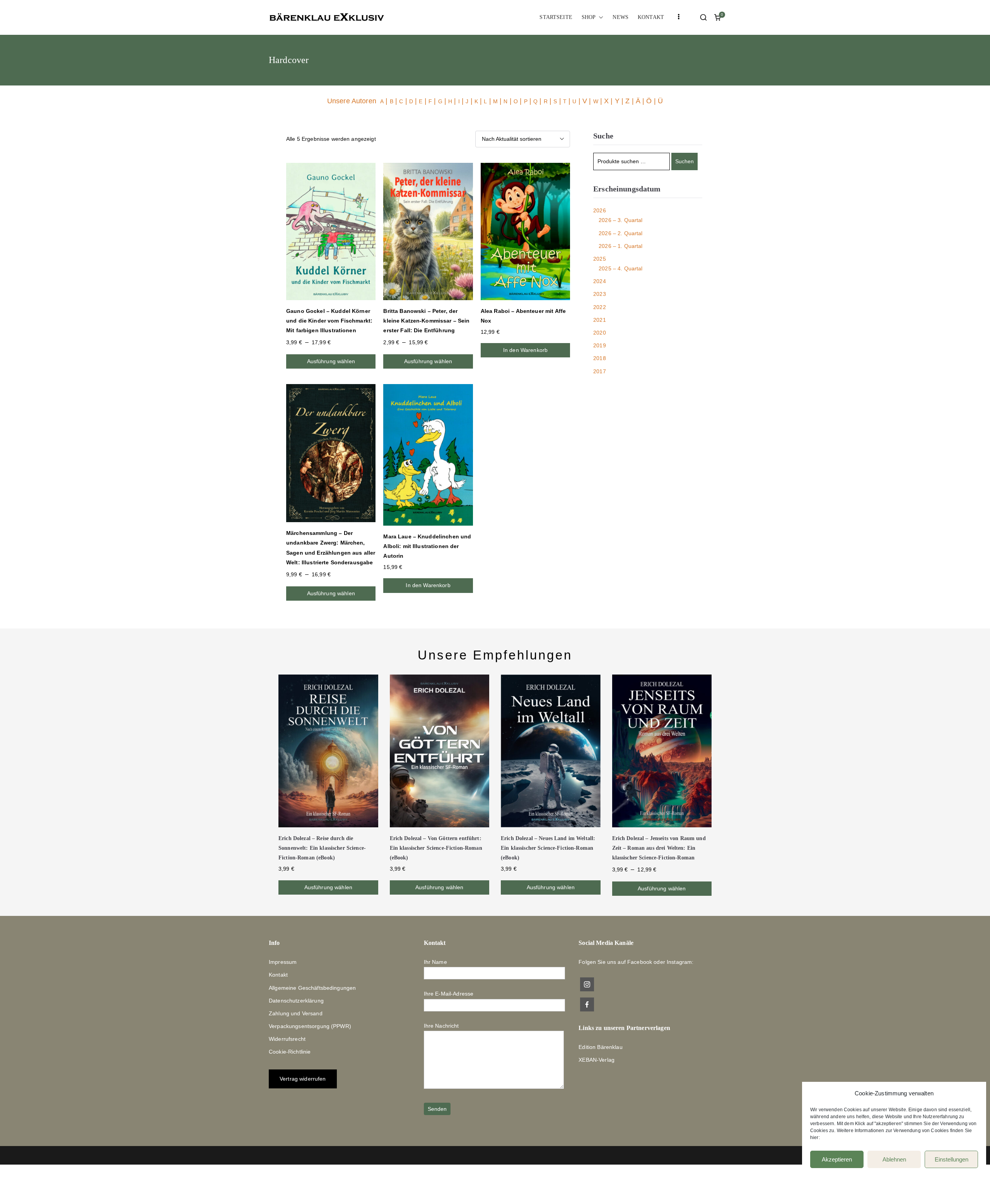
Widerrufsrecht (287, 1039)
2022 (599, 307)
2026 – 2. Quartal (620, 233)
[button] (599, 17)
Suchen (684, 161)
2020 (599, 333)
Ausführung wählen (331, 361)
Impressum (283, 962)
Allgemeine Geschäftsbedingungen (312, 988)
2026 (599, 210)
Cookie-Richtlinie (290, 1052)
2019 (599, 345)
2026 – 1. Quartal (620, 246)
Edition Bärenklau (600, 1047)
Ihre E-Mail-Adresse (449, 994)
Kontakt (278, 975)
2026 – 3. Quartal (620, 220)
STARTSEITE (555, 17)
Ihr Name (435, 962)
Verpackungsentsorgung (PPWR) (310, 1026)
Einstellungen (951, 1159)
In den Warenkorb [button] (525, 350)
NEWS (620, 17)
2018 (599, 358)
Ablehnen (894, 1159)
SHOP (589, 17)
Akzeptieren (837, 1159)
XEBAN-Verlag (596, 1060)
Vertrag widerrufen (303, 1079)
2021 (599, 320)
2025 (599, 259)
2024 (599, 281)
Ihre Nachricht (441, 1026)
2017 (599, 371)
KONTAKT (651, 17)
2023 (599, 294)
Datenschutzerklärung (296, 1001)
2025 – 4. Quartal (620, 268)
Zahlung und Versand (296, 1013)
